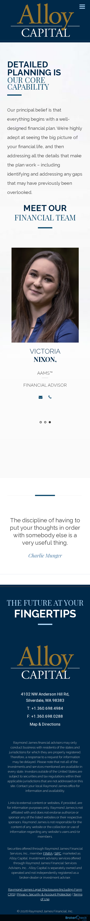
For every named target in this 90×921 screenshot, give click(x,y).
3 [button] (49, 422)
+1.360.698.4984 (47, 708)
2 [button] (45, 422)
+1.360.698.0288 (47, 716)
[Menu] (79, 6)
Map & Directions (45, 724)
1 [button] (40, 422)
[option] (45, 327)
